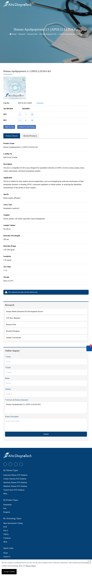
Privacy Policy (31, 566)
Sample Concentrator (13, 338)
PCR (5, 527)
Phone (7, 378)
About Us (6, 557)
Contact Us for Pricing (27, 127)
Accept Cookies (9, 572)
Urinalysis (7, 538)
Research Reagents (13, 331)
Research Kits (32, 34)
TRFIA (6, 534)
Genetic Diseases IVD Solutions (14, 479)
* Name (8, 357)
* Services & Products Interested (16, 400)
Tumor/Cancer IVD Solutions (13, 490)
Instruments (7, 505)
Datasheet (40, 103)
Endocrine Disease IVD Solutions (15, 475)
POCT (5, 531)
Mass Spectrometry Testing (13, 523)
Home (14, 34)
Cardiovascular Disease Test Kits (70, 34)
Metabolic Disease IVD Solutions (15, 486)
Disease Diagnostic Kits (47, 34)
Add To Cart (9, 127)
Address (8, 389)
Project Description (12, 416)
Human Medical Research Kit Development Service (24, 311)
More (5, 494)
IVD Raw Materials (13, 318)
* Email (8, 367)
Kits (4, 508)
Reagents (6, 512)
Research (22, 34)
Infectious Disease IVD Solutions (15, 482)
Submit (46, 434)
